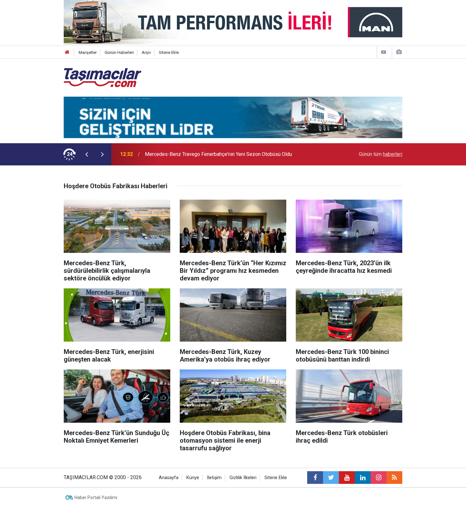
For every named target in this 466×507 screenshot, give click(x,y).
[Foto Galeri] (398, 52)
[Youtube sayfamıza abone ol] (347, 477)
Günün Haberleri (119, 52)
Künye (192, 477)
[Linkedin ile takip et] (363, 477)
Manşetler (88, 52)
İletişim (214, 477)
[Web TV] (383, 52)
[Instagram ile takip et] (378, 477)
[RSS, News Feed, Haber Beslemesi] (394, 477)
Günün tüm (380, 154)
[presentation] (86, 154)
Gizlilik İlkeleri (243, 477)
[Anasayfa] (67, 52)
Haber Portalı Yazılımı (95, 497)
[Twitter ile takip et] (331, 477)
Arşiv (146, 52)
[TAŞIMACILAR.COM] (102, 77)
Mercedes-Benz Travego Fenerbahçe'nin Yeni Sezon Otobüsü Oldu (218, 154)
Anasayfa (168, 477)
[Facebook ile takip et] (315, 477)
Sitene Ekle (169, 52)
